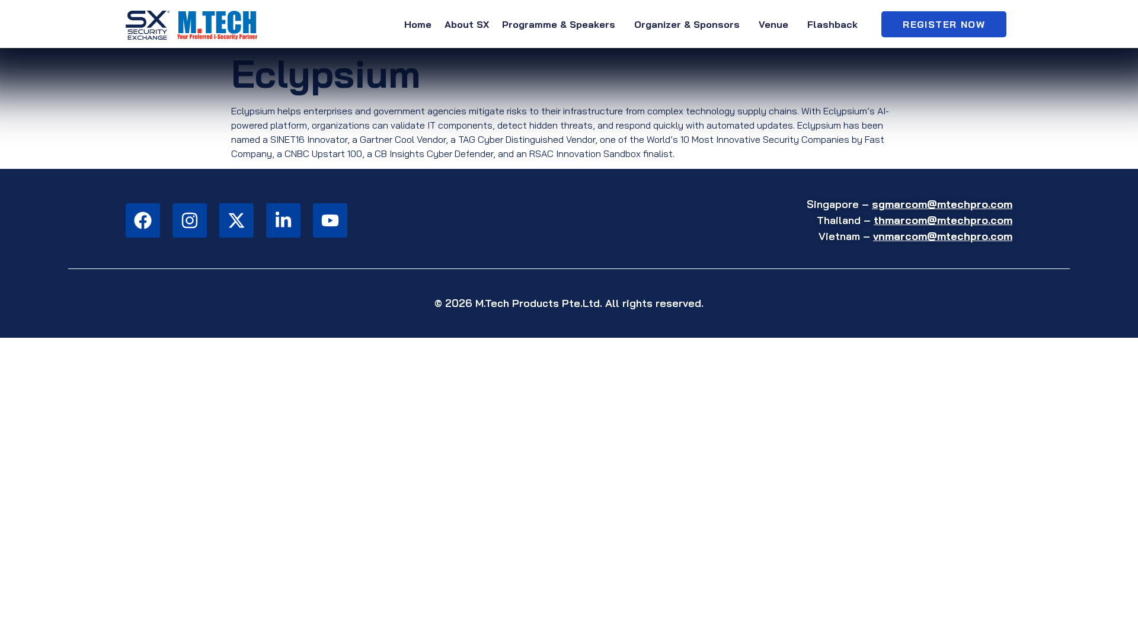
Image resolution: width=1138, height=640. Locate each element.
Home (417, 24)
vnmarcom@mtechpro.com (942, 236)
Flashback (832, 24)
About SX (467, 24)
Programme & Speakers (558, 24)
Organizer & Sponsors (687, 24)
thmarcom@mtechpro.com (943, 220)
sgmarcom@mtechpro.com (942, 204)
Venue (773, 24)
